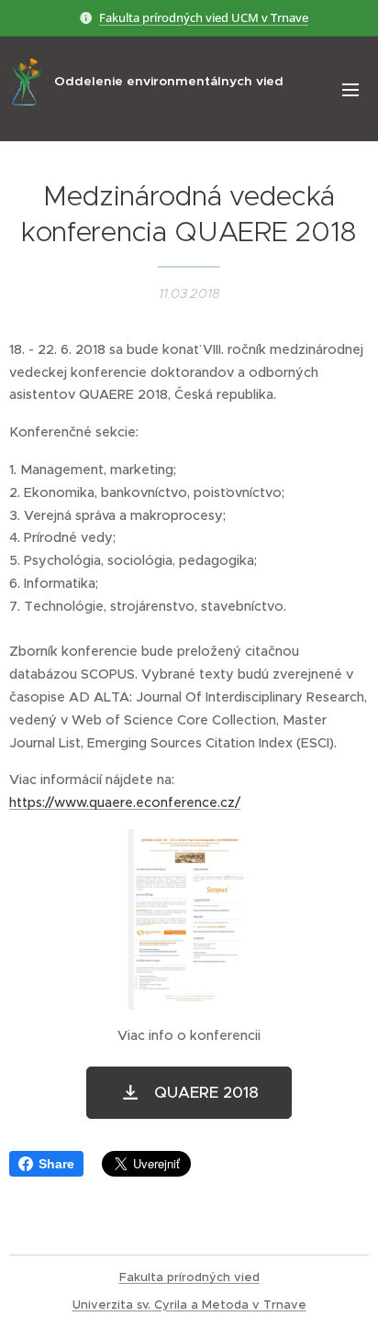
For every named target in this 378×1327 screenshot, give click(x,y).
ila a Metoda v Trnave (240, 1304)
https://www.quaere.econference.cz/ (124, 802)
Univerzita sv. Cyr (123, 1304)
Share (56, 1163)
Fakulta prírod (160, 1277)
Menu (350, 89)
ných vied (231, 1277)
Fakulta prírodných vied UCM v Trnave (203, 17)
